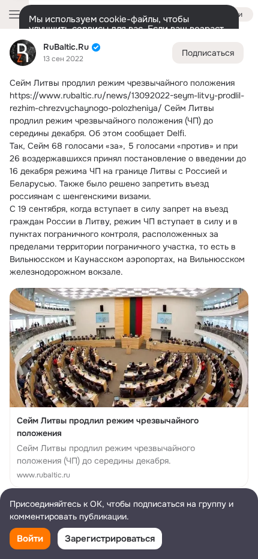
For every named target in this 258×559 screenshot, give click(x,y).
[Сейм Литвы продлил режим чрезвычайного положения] (129, 388)
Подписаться (208, 52)
